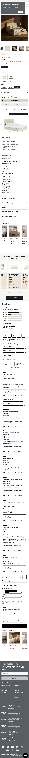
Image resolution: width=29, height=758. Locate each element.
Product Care (4, 690)
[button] (14, 92)
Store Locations (17, 685)
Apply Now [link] (11, 734)
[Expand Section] (14, 613)
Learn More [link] (11, 721)
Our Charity (16, 690)
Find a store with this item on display (16, 109)
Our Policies (17, 702)
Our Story (16, 687)
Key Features (6, 137)
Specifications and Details (10, 212)
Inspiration (18, 54)
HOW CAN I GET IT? (6, 92)
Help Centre (4, 692)
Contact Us (16, 695)
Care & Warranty (7, 203)
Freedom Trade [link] (11, 731)
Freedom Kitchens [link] (12, 712)
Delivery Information (5, 685)
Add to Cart (18, 114)
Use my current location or (15, 100)
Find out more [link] (6, 12)
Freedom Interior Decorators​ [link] (15, 718)
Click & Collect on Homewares (7, 687)
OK (21, 12)
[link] (14, 253)
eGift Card (16, 697)
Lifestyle (4, 54)
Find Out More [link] (11, 740)
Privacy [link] (20, 755)
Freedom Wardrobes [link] (13, 725)
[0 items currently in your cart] (26, 4)
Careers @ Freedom (18, 692)
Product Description (8, 198)
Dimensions (11, 54)
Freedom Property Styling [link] (14, 737)
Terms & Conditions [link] (15, 755)
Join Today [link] (11, 708)
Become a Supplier (18, 699)
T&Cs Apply (18, 61)
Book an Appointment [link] (14, 715)
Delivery (4, 207)
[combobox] (14, 104)
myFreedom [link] (11, 705)
